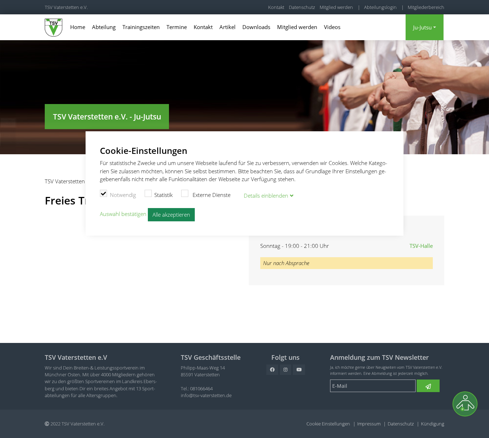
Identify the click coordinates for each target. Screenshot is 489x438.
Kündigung (432, 423)
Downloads (256, 26)
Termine (176, 26)
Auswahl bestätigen (123, 213)
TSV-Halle (421, 245)
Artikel (227, 26)
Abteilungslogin (380, 7)
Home (77, 26)
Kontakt (276, 7)
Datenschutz (302, 7)
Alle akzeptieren (171, 214)
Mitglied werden (336, 7)
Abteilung (104, 26)
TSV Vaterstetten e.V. (66, 7)
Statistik (163, 194)
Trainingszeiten (141, 26)
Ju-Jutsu (422, 27)
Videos (332, 26)
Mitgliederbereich (426, 7)
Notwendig (123, 194)
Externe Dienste (211, 194)
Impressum (369, 423)
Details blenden (266, 195)
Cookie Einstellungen (328, 423)
